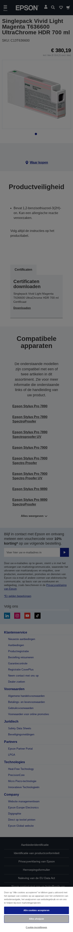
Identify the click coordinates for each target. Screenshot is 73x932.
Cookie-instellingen (36, 927)
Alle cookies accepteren (36, 910)
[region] (36, 909)
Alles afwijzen (36, 919)
